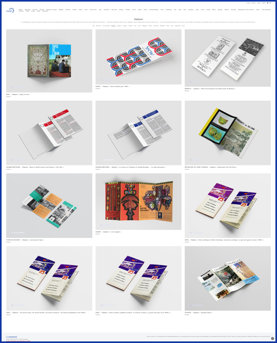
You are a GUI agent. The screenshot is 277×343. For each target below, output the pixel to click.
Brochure (98, 25)
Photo (167, 25)
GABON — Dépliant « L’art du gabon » (108, 232)
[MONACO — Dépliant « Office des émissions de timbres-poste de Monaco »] (228, 58)
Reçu (183, 25)
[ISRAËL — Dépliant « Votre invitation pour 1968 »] (139, 56)
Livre (135, 25)
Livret (139, 25)
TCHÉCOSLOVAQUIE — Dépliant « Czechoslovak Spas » (25, 240)
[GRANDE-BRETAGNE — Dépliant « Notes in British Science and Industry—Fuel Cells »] (49, 133)
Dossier (125, 25)
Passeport (156, 25)
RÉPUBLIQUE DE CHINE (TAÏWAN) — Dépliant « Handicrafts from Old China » (211, 167)
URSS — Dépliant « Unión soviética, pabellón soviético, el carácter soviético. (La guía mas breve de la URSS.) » (133, 312)
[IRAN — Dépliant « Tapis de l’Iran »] (49, 60)
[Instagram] (270, 2)
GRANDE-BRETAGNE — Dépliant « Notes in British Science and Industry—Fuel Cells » (35, 167)
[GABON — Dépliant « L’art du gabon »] (139, 201)
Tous (93, 25)
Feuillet (130, 25)
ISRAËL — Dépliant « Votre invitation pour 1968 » (112, 86)
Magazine (145, 25)
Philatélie (162, 25)
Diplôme (119, 25)
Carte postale (106, 25)
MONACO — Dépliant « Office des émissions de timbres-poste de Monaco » (210, 89)
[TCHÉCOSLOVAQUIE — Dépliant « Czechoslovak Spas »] (49, 205)
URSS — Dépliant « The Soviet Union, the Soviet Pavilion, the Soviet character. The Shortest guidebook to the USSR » (46, 312)
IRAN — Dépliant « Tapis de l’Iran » (18, 94)
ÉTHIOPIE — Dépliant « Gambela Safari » (198, 312)
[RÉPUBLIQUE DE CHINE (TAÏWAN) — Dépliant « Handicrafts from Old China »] (228, 133)
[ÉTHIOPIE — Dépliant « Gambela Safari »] (228, 278)
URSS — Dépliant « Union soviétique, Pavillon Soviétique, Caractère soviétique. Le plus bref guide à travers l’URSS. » (224, 240)
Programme (177, 25)
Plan (172, 25)
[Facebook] (267, 2)
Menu (150, 25)
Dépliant (113, 25)
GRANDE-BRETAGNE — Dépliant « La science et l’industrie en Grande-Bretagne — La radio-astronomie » (131, 167)
